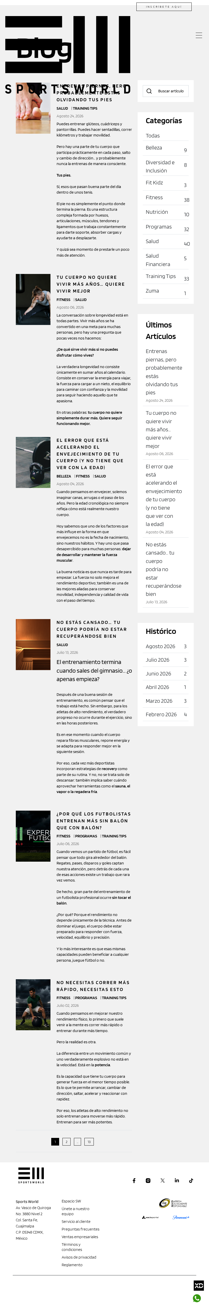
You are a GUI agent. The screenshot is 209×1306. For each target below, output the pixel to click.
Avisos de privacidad (79, 1257)
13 (89, 1142)
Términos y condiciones (72, 1247)
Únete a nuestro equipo (75, 1211)
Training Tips (114, 836)
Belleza (64, 476)
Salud (81, 299)
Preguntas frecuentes (80, 1229)
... (77, 1142)
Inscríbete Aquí (164, 6)
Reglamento (72, 1264)
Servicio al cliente (76, 1221)
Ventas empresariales (80, 1236)
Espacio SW (71, 1201)
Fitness (64, 299)
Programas (86, 836)
